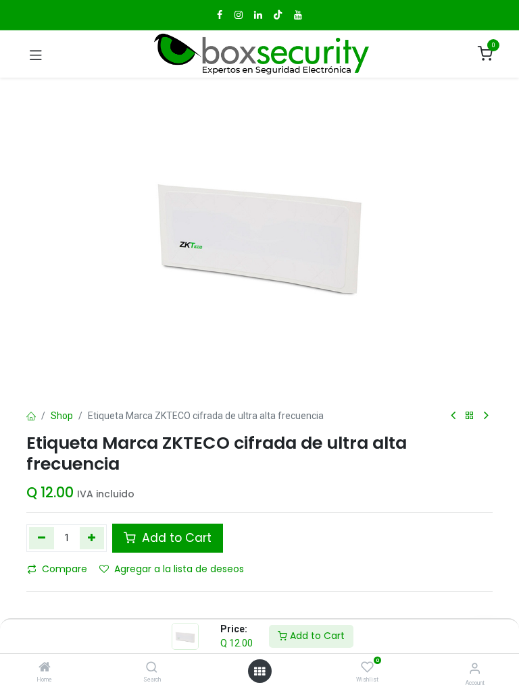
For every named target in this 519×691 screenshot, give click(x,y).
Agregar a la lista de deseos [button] (179, 569)
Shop (62, 415)
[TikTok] (278, 14)
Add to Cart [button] (175, 538)
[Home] (45, 668)
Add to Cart (316, 635)
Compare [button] (64, 569)
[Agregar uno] (92, 538)
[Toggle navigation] (35, 54)
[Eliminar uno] (41, 538)
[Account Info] (474, 668)
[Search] (151, 668)
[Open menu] (259, 671)
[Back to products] (470, 416)
